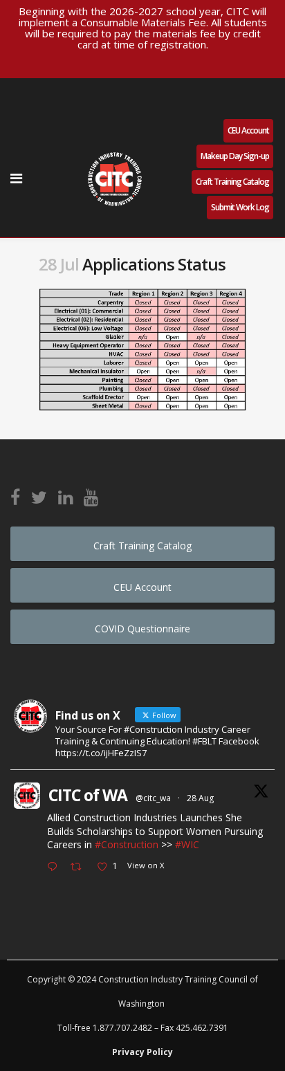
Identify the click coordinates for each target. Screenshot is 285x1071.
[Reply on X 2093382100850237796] (55, 867)
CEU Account (248, 130)
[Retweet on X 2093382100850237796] (80, 867)
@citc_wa (153, 798)
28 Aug (200, 798)
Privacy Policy (142, 1052)
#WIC (187, 844)
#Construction (126, 844)
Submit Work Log (240, 207)
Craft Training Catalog (232, 181)
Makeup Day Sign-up (235, 156)
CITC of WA (87, 795)
